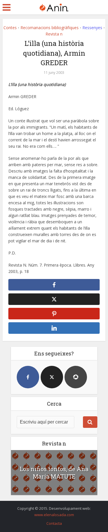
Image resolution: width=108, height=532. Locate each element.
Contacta (54, 523)
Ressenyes (92, 27)
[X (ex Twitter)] (52, 377)
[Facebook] (28, 377)
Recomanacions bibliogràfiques (49, 27)
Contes (10, 27)
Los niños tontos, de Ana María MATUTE (54, 472)
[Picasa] (76, 377)
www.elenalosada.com (54, 514)
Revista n (54, 34)
